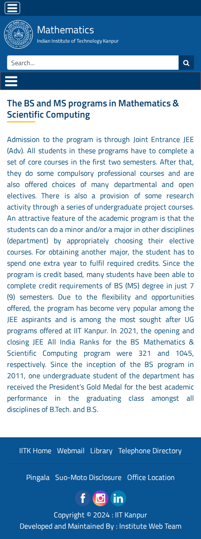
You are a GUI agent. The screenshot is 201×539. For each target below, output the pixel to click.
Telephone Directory (150, 450)
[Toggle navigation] (12, 8)
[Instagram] (100, 498)
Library (101, 450)
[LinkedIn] (118, 498)
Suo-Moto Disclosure (88, 477)
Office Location (151, 477)
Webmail (71, 450)
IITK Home (35, 450)
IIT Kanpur (131, 514)
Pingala (38, 477)
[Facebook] (82, 498)
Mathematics (65, 29)
